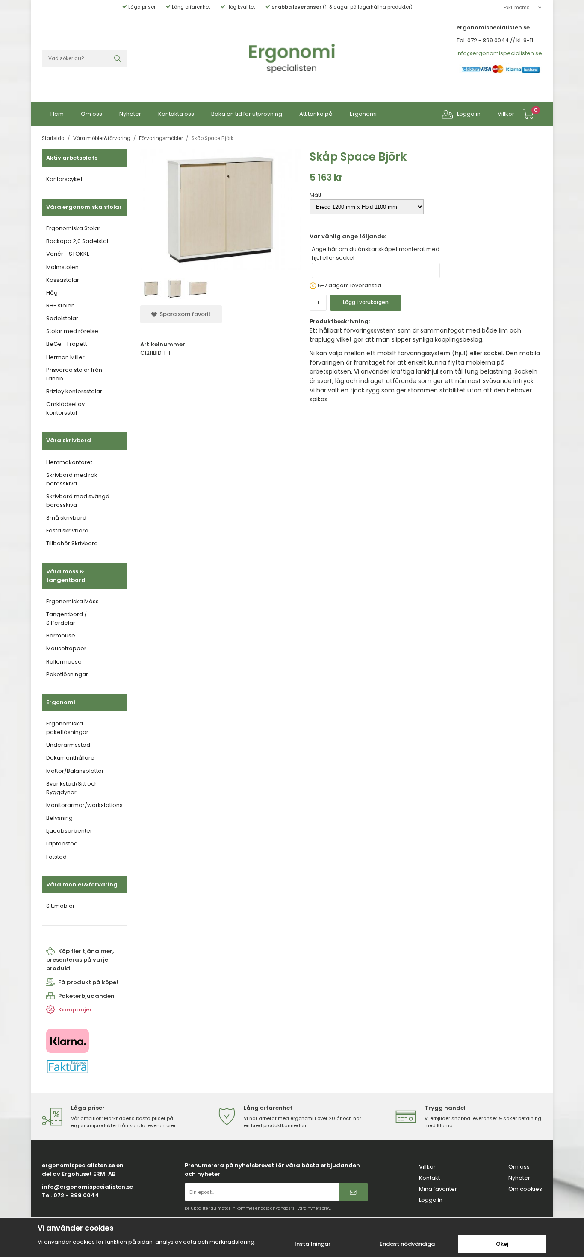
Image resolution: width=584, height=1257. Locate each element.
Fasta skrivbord (67, 530)
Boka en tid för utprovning (246, 114)
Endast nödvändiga (407, 1244)
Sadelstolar (62, 318)
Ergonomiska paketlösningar (67, 727)
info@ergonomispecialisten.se (499, 53)
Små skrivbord (66, 518)
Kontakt (429, 1178)
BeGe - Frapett (66, 344)
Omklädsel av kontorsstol (65, 408)
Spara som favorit (184, 314)
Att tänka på (316, 114)
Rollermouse (64, 662)
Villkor (506, 114)
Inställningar (312, 1244)
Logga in (469, 114)
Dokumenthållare (70, 758)
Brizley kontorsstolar (74, 391)
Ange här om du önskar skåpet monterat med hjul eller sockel (375, 253)
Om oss (91, 114)
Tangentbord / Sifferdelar (66, 618)
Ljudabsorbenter (69, 831)
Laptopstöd (62, 843)
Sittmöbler (60, 906)
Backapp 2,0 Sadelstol (77, 241)
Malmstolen (62, 267)
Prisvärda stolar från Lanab (74, 374)
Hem (57, 114)
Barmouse (60, 635)
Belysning (59, 818)
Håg (52, 293)
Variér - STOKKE (68, 254)
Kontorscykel (64, 179)
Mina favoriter (438, 1189)
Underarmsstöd (68, 745)
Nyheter (130, 114)
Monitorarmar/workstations (84, 805)
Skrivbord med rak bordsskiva (71, 479)
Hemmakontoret (69, 462)
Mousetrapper (66, 648)
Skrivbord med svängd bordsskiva (77, 500)
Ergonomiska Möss (72, 601)
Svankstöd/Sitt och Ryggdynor (72, 788)
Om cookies (525, 1189)
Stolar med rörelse (72, 331)
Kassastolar (62, 280)
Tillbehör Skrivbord (72, 543)
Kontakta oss (176, 114)
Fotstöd (56, 857)
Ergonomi (363, 114)
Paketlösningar (67, 674)
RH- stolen (60, 305)
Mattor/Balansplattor (75, 771)
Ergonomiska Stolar (73, 228)
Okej (502, 1244)
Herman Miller (65, 357)
